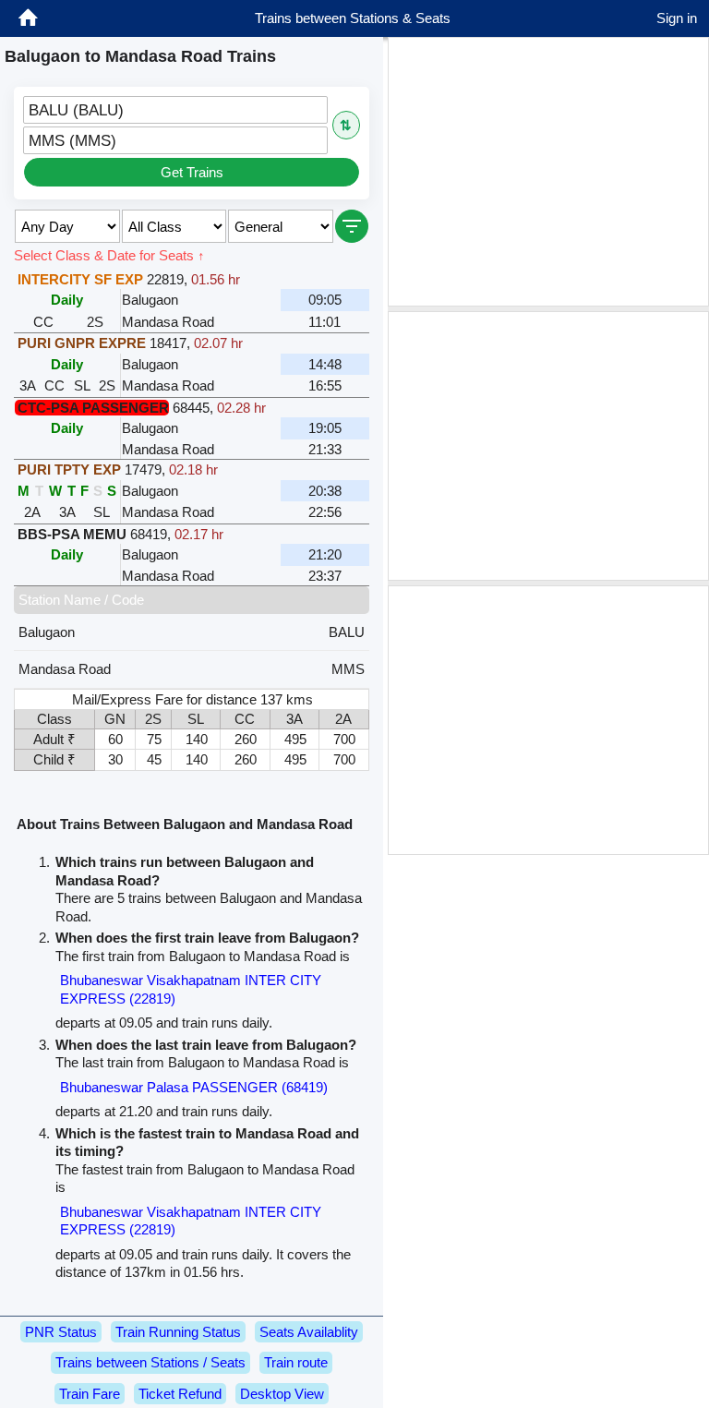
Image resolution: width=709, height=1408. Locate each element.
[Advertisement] (548, 171)
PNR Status (61, 1332)
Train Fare (89, 1394)
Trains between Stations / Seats (150, 1362)
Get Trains (192, 172)
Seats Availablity (308, 1332)
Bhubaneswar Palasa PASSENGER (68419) (194, 1087)
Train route (296, 1362)
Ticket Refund (180, 1394)
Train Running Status (178, 1332)
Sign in (676, 18)
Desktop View (282, 1394)
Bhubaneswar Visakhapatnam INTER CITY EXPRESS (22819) (190, 989)
